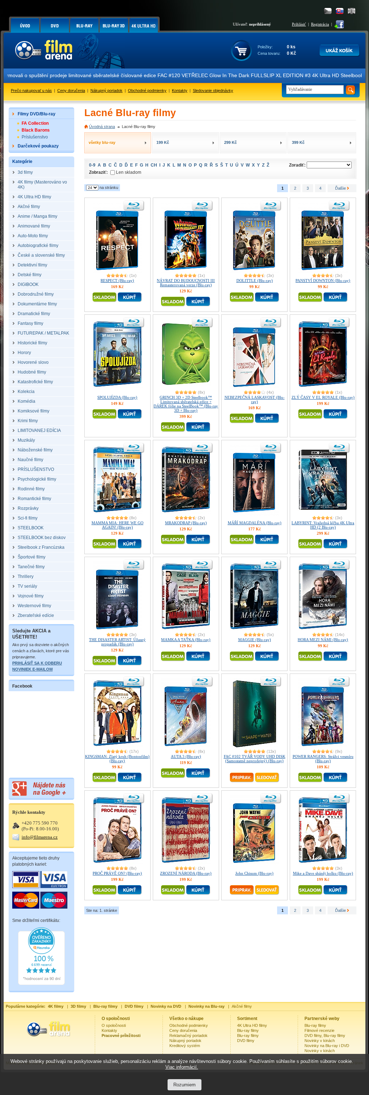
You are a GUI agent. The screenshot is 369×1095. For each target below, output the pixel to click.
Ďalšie (341, 188)
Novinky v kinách (319, 1040)
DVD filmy (245, 1040)
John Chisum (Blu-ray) (254, 873)
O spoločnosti (114, 1025)
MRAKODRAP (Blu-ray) (186, 523)
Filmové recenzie (319, 1030)
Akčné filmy (242, 1006)
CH (154, 165)
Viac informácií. (181, 1067)
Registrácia (320, 24)
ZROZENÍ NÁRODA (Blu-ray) (186, 873)
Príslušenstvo (35, 137)
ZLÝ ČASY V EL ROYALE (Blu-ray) (323, 397)
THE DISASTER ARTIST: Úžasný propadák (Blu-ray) (117, 641)
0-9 (92, 165)
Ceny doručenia (71, 90)
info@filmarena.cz (40, 837)
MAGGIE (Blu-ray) (254, 639)
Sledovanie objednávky (213, 90)
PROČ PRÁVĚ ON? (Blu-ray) (117, 873)
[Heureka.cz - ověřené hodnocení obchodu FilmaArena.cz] (41, 983)
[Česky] (327, 11)
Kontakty (179, 90)
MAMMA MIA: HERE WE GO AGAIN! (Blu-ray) (117, 525)
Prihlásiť (299, 24)
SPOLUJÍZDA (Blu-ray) (117, 397)
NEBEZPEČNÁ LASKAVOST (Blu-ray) (254, 399)
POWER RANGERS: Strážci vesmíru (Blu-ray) (323, 758)
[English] (351, 11)
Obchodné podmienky (147, 90)
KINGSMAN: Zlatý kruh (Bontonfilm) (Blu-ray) (117, 758)
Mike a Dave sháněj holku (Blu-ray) (323, 873)
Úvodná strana (102, 126)
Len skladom (128, 172)
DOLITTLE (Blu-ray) (254, 280)
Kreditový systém (184, 1045)
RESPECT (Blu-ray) (117, 280)
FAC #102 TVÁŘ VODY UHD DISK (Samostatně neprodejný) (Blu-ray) (254, 758)
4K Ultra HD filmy (252, 1025)
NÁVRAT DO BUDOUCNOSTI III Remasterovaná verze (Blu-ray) (186, 282)
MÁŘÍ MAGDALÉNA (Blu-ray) (254, 523)
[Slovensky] (339, 11)
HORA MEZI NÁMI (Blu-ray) (323, 639)
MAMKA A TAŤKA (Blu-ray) (185, 639)
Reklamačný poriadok (188, 1035)
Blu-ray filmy (248, 1030)
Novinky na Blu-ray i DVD (326, 1045)
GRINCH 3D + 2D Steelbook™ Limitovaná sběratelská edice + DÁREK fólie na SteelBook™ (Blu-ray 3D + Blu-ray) (186, 403)
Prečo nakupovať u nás (31, 90)
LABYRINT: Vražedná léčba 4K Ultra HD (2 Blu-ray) (323, 525)
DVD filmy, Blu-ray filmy (324, 1035)
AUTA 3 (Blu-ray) (186, 756)
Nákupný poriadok (106, 90)
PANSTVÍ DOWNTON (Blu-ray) (322, 280)
